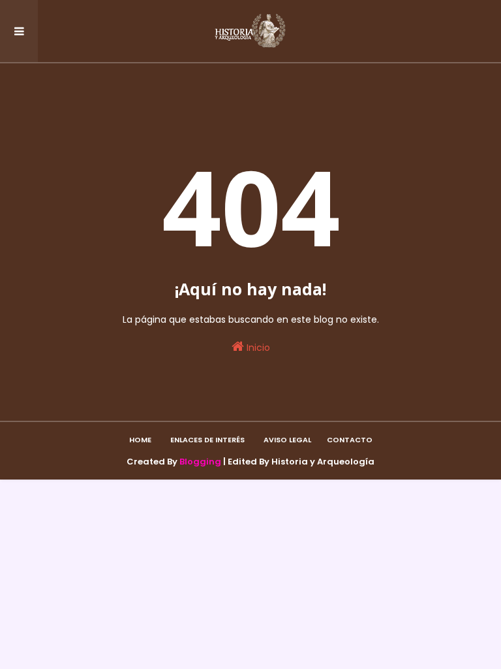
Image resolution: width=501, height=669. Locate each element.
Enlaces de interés (207, 439)
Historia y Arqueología (322, 461)
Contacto (349, 439)
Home (140, 439)
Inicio (257, 347)
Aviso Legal (287, 439)
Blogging (200, 461)
